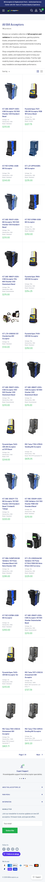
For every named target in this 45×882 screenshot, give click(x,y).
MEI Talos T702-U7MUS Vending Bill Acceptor (33, 445)
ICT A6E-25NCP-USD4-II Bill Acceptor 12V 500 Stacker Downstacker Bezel (33, 619)
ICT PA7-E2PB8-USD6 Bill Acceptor (10, 616)
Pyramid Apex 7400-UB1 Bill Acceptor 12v (10, 673)
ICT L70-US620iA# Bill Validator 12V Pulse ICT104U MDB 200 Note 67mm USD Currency (33, 562)
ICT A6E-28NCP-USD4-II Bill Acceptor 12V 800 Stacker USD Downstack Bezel (33, 391)
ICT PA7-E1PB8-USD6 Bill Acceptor (33, 220)
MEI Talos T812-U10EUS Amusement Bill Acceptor (11, 731)
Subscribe (10, 830)
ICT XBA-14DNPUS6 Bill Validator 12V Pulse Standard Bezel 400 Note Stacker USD (11, 562)
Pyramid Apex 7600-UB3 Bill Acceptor (32, 278)
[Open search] (31, 10)
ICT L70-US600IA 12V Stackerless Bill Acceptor (10, 336)
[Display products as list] (42, 71)
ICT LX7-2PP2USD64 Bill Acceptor (32, 167)
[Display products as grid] (38, 71)
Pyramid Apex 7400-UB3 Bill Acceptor (32, 334)
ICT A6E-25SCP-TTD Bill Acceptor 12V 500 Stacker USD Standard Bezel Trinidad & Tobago (10, 504)
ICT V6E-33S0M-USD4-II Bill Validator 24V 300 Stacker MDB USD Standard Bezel (33, 502)
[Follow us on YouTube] (17, 849)
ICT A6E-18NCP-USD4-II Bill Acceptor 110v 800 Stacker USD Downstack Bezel (10, 280)
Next (38, 755)
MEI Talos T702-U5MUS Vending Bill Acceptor (33, 730)
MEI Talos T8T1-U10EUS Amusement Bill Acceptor (34, 674)
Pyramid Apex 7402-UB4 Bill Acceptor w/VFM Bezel (10, 446)
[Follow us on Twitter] (8, 849)
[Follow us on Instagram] (12, 849)
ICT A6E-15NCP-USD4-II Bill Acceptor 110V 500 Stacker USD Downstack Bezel (10, 391)
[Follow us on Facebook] (4, 849)
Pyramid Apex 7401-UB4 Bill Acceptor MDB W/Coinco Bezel (33, 111)
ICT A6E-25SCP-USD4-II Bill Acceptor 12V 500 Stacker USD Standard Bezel (11, 112)
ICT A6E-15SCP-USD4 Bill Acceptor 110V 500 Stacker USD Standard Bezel (10, 223)
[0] (40, 10)
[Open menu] (3, 10)
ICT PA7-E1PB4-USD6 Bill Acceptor (10, 167)
